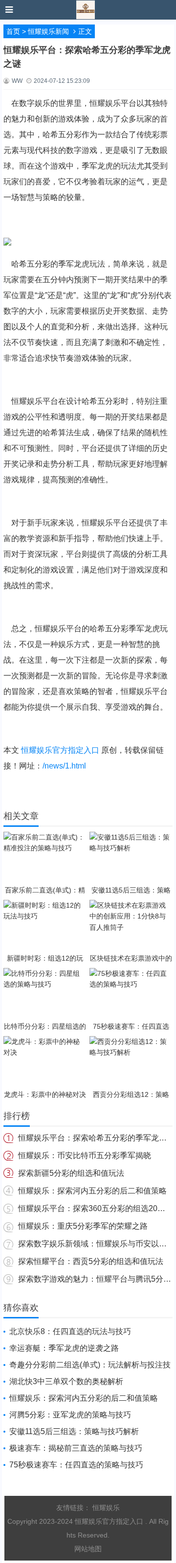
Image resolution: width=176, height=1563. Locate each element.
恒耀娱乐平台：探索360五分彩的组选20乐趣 (95, 1208)
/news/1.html (64, 766)
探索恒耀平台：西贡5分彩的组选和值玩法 (90, 1261)
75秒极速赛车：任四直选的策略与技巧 (76, 1465)
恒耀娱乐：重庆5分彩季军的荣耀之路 (83, 1226)
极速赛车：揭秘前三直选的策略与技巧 (75, 1448)
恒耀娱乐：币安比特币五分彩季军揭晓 (84, 1155)
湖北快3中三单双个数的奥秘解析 (66, 1381)
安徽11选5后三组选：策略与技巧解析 (74, 1431)
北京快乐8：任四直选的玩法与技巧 (70, 1331)
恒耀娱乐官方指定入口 (60, 750)
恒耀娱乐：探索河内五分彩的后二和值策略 (92, 1191)
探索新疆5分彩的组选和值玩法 (71, 1173)
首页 (13, 31)
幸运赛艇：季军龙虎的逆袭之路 (64, 1348)
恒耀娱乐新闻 (48, 31)
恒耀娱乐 (106, 1508)
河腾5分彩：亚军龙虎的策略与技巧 (70, 1415)
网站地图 (88, 1549)
